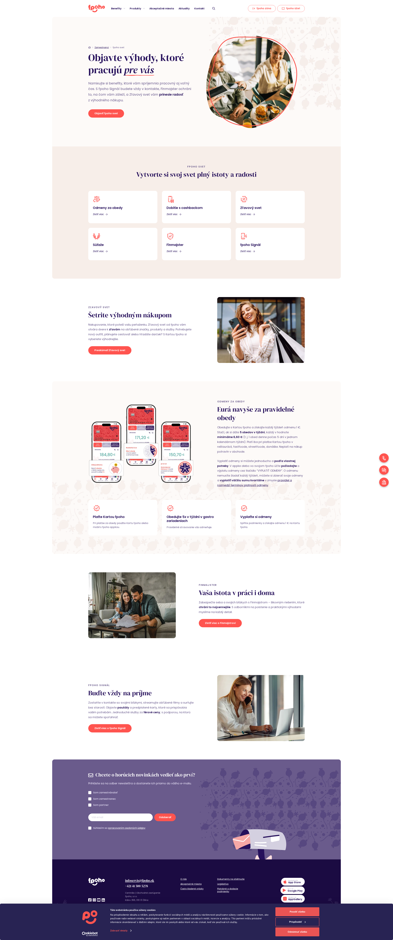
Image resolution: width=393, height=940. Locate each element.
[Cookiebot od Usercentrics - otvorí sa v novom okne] (89, 934)
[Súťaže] (122, 244)
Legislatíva (222, 884)
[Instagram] (94, 900)
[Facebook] (89, 900)
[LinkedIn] (103, 900)
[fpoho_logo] (96, 8)
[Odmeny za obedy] (122, 207)
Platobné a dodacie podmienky (227, 890)
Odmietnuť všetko (297, 931)
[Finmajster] (196, 244)
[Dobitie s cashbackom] (196, 207)
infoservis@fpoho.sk (139, 880)
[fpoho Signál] (270, 244)
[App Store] (293, 882)
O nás (183, 879)
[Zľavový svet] (270, 207)
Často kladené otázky (192, 888)
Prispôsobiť (295, 922)
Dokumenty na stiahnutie (231, 879)
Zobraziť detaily (118, 930)
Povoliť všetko (297, 911)
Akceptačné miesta (191, 884)
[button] (124, 8)
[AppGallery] (293, 898)
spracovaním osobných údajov (126, 828)
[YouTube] (98, 900)
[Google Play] (293, 890)
